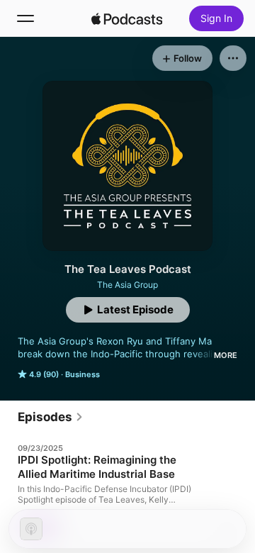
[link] (51, 417)
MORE (225, 355)
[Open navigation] (25, 18)
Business (82, 374)
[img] (127, 18)
